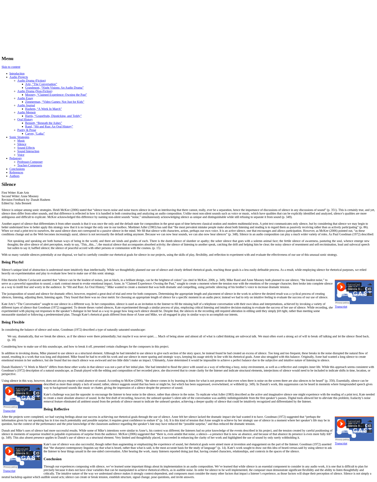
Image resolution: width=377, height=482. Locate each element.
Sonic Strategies (19, 137)
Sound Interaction (28, 151)
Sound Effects (26, 147)
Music (21, 140)
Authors (14, 176)
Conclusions (17, 169)
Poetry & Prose (26, 130)
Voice (20, 154)
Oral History (25, 119)
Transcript (341, 306)
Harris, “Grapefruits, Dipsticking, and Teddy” (53, 116)
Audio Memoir (26, 112)
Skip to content (11, 66)
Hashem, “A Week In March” (43, 108)
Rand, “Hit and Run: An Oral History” (49, 126)
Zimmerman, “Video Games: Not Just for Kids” (54, 101)
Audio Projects (18, 77)
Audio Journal (26, 105)
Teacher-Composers (29, 165)
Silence (21, 144)
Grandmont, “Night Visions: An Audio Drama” (54, 87)
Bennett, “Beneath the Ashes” (43, 123)
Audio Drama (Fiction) (31, 80)
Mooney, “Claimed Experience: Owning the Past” (56, 94)
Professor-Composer (30, 161)
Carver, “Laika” (35, 133)
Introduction (17, 73)
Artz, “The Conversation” (41, 84)
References (16, 172)
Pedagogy (15, 158)
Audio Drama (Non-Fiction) (34, 91)
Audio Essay (25, 98)
